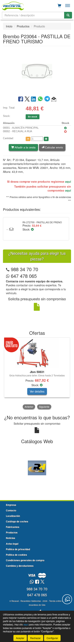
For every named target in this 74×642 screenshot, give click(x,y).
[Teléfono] (7, 269)
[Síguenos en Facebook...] (37, 582)
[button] (53, 99)
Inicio (9, 26)
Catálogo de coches (17, 521)
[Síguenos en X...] (42, 582)
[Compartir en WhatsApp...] (40, 99)
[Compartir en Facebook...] (20, 99)
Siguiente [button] (44, 406)
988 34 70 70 (24, 269)
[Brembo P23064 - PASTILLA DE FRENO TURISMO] (37, 70)
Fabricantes (12, 527)
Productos (23, 26)
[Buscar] (68, 15)
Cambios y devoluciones (20, 566)
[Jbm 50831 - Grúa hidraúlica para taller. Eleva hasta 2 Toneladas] (37, 353)
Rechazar (35, 638)
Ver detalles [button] (37, 391)
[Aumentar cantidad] (46, 139)
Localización (13, 516)
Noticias (10, 538)
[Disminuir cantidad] (28, 139)
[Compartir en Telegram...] (47, 99)
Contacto (11, 510)
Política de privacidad (18, 549)
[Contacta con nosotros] (67, 599)
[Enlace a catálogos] (37, 467)
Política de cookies (16, 554)
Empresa (11, 505)
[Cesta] (59, 5)
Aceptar (20, 638)
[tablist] (37, 373)
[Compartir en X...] (27, 99)
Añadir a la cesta (25, 147)
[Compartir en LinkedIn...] (33, 99)
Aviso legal (12, 543)
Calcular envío (53, 147)
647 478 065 (23, 275)
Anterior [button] (29, 406)
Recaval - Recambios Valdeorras (26, 601)
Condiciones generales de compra (25, 560)
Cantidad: (8, 138)
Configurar (52, 638)
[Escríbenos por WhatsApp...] (32, 582)
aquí (68, 181)
